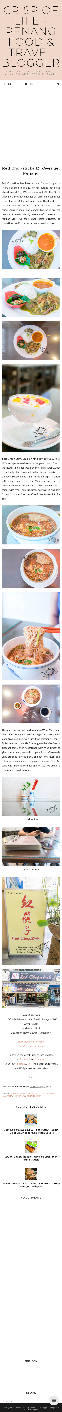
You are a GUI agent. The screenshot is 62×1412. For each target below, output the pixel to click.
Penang (31, 1096)
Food (41, 1094)
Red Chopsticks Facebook (31, 1041)
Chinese (31, 1094)
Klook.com (7, 1400)
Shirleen (20, 1063)
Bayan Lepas (18, 1094)
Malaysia (7, 1096)
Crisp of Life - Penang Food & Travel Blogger (31, 36)
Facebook (25, 1059)
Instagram (38, 1059)
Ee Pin (30, 1063)
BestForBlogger (31, 1410)
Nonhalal (19, 1096)
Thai (39, 1096)
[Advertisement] (31, 124)
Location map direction (31, 1045)
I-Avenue (50, 1094)
